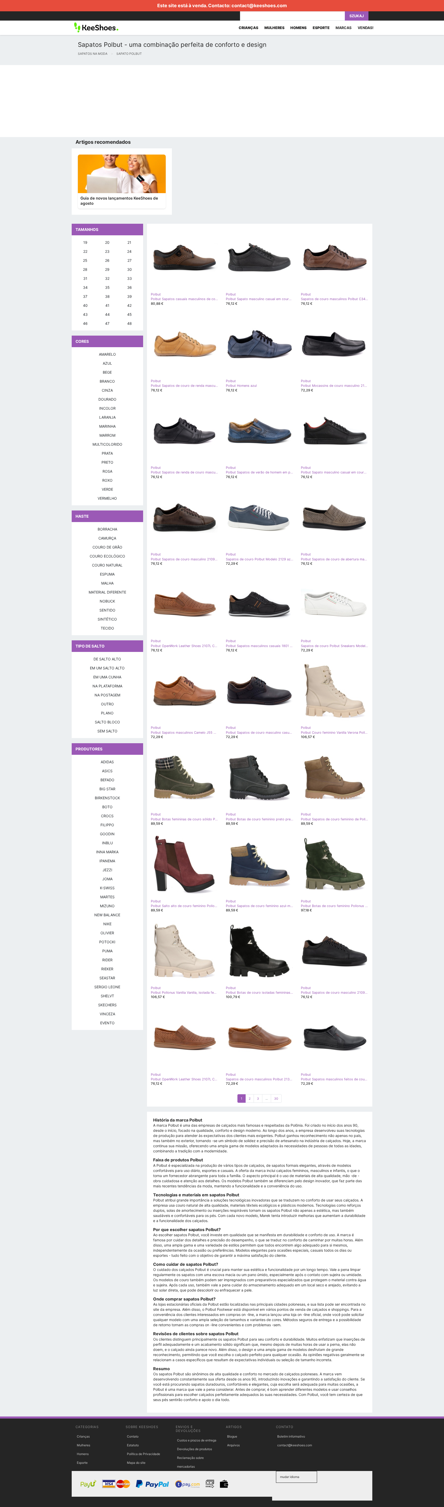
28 (85, 269)
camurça (107, 538)
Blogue (232, 1436)
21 (129, 242)
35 (107, 287)
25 (85, 260)
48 (129, 323)
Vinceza (107, 1014)
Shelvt (107, 996)
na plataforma (107, 686)
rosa (107, 471)
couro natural (107, 565)
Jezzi (107, 870)
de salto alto (107, 659)
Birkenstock (107, 798)
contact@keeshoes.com (259, 5)
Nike (107, 924)
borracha (107, 529)
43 (85, 314)
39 (129, 296)
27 (129, 260)
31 (85, 278)
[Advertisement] (154, 101)
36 (129, 287)
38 (107, 296)
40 (85, 305)
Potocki (107, 942)
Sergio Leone (107, 987)
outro (107, 704)
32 (107, 278)
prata (107, 453)
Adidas (107, 762)
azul (107, 363)
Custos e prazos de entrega (196, 1440)
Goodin (107, 834)
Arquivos (233, 1445)
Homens (83, 1454)
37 (85, 296)
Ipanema (107, 861)
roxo (107, 480)
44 (107, 314)
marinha (107, 426)
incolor (107, 408)
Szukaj (356, 16)
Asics (107, 771)
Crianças (83, 1436)
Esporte (82, 1463)
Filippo (107, 825)
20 (107, 242)
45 (129, 314)
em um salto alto (107, 668)
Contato (132, 1436)
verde (107, 489)
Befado (107, 780)
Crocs (107, 816)
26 (107, 260)
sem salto (107, 731)
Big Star (107, 789)
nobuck (107, 601)
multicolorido (107, 444)
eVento (107, 1023)
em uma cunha (107, 677)
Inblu (107, 843)
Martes (107, 897)
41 (107, 305)
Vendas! (366, 27)
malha (107, 583)
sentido (107, 610)
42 (129, 305)
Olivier (107, 933)
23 (107, 251)
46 (85, 323)
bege (107, 372)
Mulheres (83, 1445)
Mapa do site (136, 1463)
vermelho (107, 498)
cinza (107, 390)
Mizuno (107, 906)
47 (107, 323)
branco (107, 381)
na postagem (107, 695)
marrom (107, 435)
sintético (107, 619)
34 (85, 287)
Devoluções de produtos (194, 1449)
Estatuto (133, 1445)
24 (129, 251)
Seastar (107, 978)
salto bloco (107, 722)
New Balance (107, 915)
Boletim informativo (291, 1436)
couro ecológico (107, 556)
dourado (107, 399)
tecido (107, 628)
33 (129, 278)
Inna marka (107, 852)
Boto (107, 807)
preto (107, 462)
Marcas (343, 27)
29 (107, 269)
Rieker (107, 969)
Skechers (107, 1005)
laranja (107, 417)
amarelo (107, 354)
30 (276, 1098)
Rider (107, 960)
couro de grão (107, 547)
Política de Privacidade (143, 1454)
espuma (107, 574)
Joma (107, 879)
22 (85, 251)
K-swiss (107, 888)
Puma (107, 951)
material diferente (107, 592)
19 (85, 242)
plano (107, 713)
